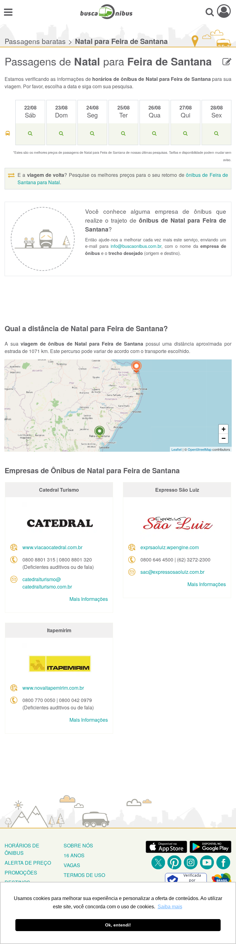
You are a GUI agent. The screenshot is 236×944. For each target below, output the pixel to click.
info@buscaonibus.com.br (136, 246)
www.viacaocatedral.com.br (52, 547)
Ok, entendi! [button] (118, 924)
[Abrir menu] (8, 11)
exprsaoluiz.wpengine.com (169, 547)
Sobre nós (78, 845)
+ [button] (224, 429)
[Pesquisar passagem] (209, 11)
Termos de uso (84, 875)
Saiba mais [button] (170, 906)
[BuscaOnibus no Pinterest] (174, 862)
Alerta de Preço (28, 862)
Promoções (21, 872)
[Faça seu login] (223, 10)
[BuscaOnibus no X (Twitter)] (158, 862)
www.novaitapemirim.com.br (53, 687)
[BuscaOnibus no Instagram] (191, 862)
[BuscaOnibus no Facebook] (223, 862)
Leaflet (176, 449)
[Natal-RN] (136, 368)
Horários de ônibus (22, 849)
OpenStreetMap (199, 449)
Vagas (72, 865)
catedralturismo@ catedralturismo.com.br (47, 583)
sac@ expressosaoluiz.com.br (172, 571)
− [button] (224, 438)
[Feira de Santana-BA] (99, 433)
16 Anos (74, 855)
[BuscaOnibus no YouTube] (207, 862)
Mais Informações (88, 598)
